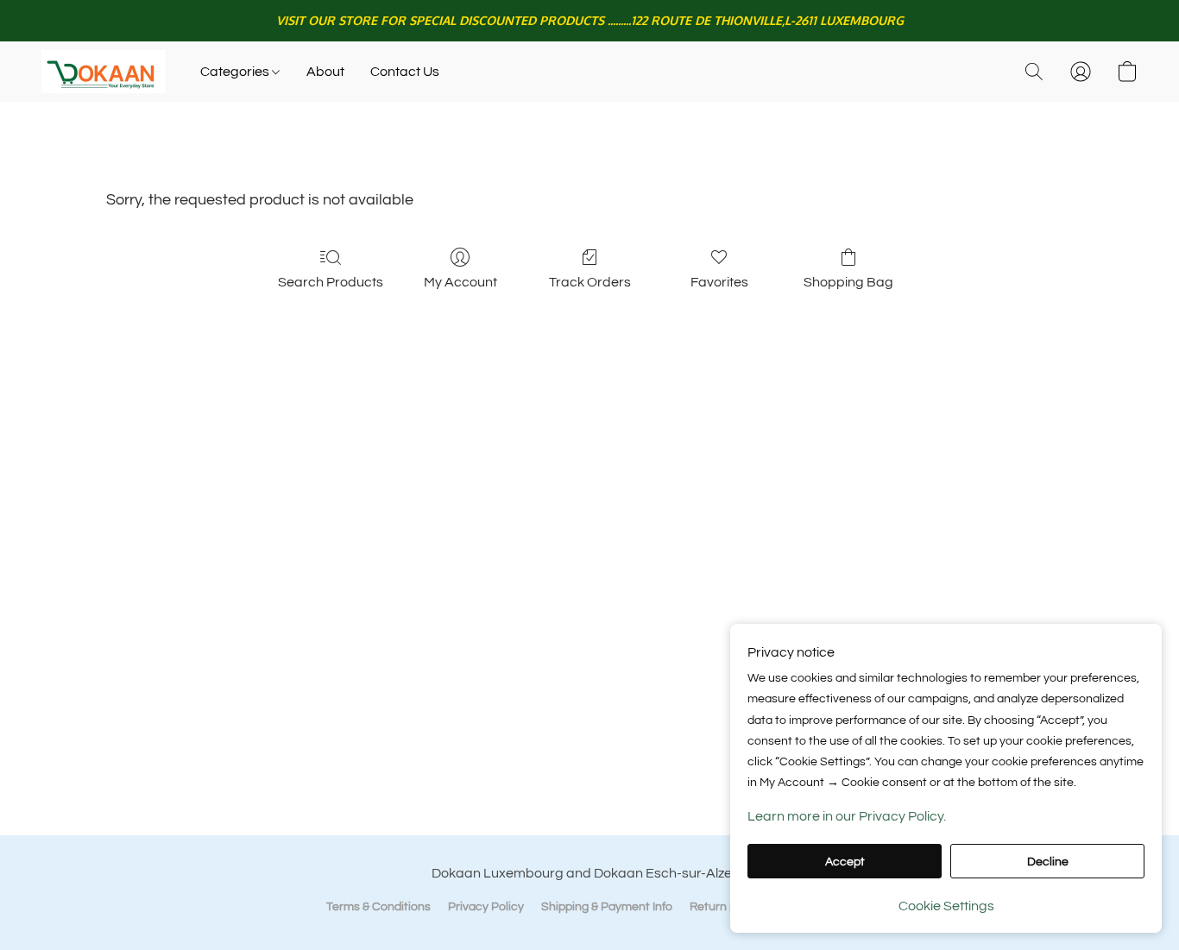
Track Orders (590, 282)
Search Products (330, 282)
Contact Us (404, 72)
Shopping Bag (848, 282)
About (325, 72)
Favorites (719, 282)
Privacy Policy (486, 907)
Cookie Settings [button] (946, 906)
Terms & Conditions (378, 907)
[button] (103, 71)
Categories (236, 72)
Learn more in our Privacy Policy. (846, 816)
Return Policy (726, 907)
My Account (460, 282)
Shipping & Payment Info (606, 907)
